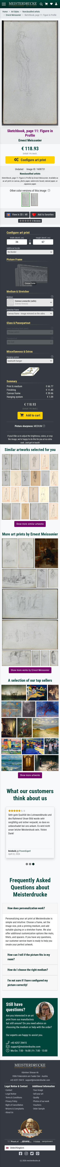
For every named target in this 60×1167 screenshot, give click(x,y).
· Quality (35, 1097)
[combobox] (30, 252)
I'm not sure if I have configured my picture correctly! (28, 983)
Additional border (13, 248)
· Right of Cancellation (14, 1105)
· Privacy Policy (11, 1101)
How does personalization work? (26, 908)
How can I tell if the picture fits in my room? (29, 957)
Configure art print (32, 160)
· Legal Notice (10, 1094)
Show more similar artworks (30, 523)
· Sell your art (37, 1094)
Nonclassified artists (31, 11)
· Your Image (37, 1090)
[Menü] (4, 4)
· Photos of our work (40, 1101)
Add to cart (32, 415)
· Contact (8, 1090)
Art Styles (15, 11)
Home (5, 11)
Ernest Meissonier (13, 15)
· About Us (9, 1112)
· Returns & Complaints (14, 1108)
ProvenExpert (25, 851)
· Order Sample (38, 1108)
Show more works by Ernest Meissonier (30, 670)
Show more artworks (30, 775)
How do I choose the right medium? (28, 970)
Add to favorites (45, 214)
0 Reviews (36, 221)
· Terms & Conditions (13, 1097)
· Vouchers (36, 1105)
